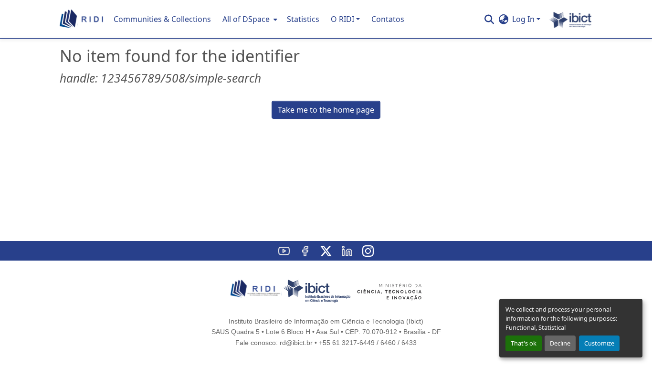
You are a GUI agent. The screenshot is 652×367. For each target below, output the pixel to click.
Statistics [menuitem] (303, 19)
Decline (560, 343)
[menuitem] (249, 19)
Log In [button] (524, 19)
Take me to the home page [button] (326, 110)
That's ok (523, 343)
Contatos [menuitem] (387, 19)
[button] (82, 19)
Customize (599, 343)
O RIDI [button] (342, 19)
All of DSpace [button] (246, 19)
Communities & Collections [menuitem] (162, 19)
